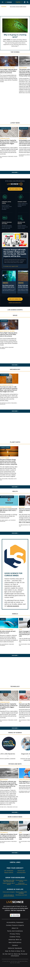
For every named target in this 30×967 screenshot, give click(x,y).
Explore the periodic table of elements (9, 884)
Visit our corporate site (18, 910)
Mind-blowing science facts (21, 895)
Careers (15, 945)
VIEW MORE (15, 172)
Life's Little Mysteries (8, 870)
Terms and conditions (15, 931)
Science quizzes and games (9, 892)
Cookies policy (15, 936)
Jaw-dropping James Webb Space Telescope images (8, 881)
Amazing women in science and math (21, 881)
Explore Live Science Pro (15, 302)
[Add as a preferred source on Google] (15, 915)
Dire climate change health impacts (18, 6)
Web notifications (15, 942)
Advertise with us (15, 939)
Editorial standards (15, 948)
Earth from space (21, 870)
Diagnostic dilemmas (8, 872)
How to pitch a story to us (15, 951)
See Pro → (18, 2)
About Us (15, 928)
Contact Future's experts (15, 925)
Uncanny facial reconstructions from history (21, 884)
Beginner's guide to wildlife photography (21, 892)
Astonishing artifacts (21, 872)
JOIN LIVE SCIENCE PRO (15, 189)
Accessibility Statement (15, 922)
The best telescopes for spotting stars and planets (8, 895)
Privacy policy (15, 934)
